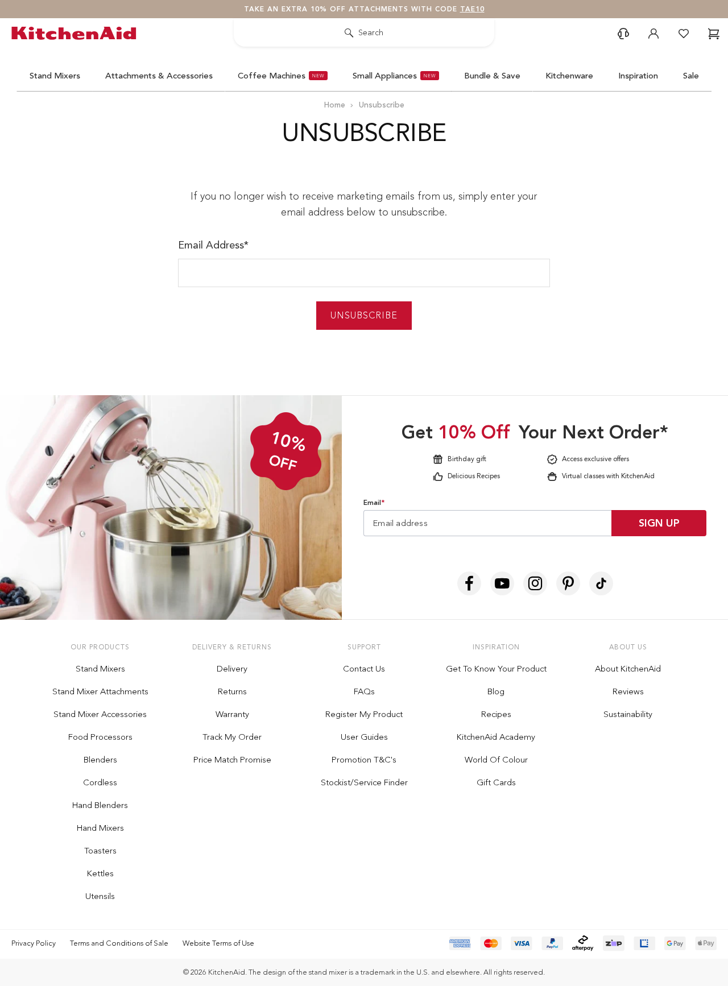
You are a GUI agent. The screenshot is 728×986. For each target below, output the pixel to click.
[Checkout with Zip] (613, 943)
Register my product (364, 714)
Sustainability (627, 714)
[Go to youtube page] (502, 583)
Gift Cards (496, 782)
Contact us (364, 669)
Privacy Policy (33, 943)
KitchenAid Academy (496, 737)
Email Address (213, 245)
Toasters (100, 851)
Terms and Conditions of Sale (119, 943)
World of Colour (496, 760)
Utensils (100, 896)
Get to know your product (496, 669)
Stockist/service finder (364, 782)
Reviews (628, 691)
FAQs (364, 691)
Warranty (232, 714)
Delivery (232, 669)
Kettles (100, 873)
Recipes (496, 714)
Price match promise (232, 760)
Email (373, 503)
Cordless (100, 782)
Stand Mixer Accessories (100, 714)
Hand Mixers (100, 828)
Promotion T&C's (364, 760)
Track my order (232, 737)
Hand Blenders (100, 805)
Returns (232, 691)
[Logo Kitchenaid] (76, 33)
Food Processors (100, 737)
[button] (623, 33)
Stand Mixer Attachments (100, 691)
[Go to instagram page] (535, 583)
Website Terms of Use (218, 943)
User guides (364, 737)
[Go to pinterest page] (568, 583)
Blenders (100, 760)
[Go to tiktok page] (601, 583)
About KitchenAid (628, 669)
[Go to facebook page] (469, 583)
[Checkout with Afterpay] (583, 943)
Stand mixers (100, 669)
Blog (495, 691)
